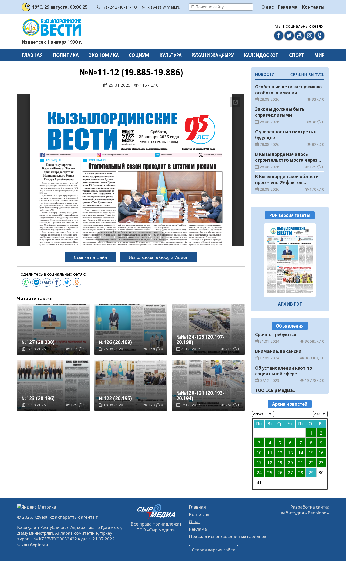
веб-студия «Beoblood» (305, 513)
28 (300, 472)
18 (269, 462)
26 (279, 472)
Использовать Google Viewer (158, 257)
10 (259, 453)
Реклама (288, 7)
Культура (170, 55)
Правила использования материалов (227, 536)
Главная (32, 55)
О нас (267, 7)
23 (321, 462)
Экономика (104, 55)
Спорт (296, 55)
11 (269, 453)
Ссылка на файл (90, 257)
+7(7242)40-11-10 (118, 7)
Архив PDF (290, 304)
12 (279, 453)
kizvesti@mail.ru (163, 7)
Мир (319, 55)
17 (259, 462)
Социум (139, 55)
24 (259, 472)
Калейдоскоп (261, 55)
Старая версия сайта (213, 550)
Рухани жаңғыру (212, 55)
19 (279, 462)
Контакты (313, 7)
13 (290, 453)
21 (300, 462)
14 (300, 453)
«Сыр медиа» (161, 530)
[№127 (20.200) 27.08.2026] (290, 260)
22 (311, 462)
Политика (66, 55)
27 (290, 472)
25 (269, 472)
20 (290, 462)
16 (321, 453)
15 (311, 453)
